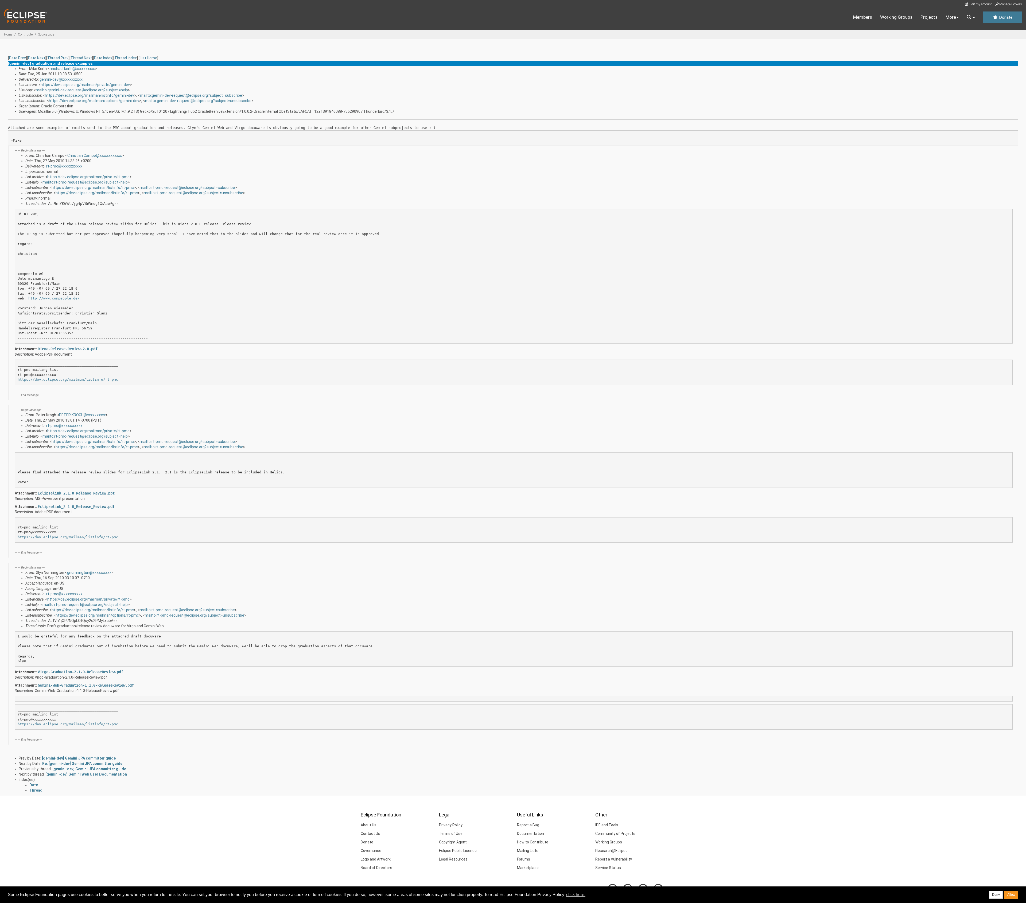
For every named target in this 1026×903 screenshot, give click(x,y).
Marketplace (528, 868)
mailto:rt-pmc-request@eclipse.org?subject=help (85, 182)
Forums (523, 859)
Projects (929, 17)
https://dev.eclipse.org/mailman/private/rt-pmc (88, 177)
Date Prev (17, 58)
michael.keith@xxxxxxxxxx (72, 69)
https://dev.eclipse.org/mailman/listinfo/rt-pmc (93, 187)
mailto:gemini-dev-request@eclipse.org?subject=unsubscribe (198, 101)
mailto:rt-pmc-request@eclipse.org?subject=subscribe (187, 187)
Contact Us (370, 833)
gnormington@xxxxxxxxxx (89, 572)
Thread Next (81, 58)
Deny (996, 895)
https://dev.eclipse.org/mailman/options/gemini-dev (94, 101)
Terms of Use (451, 833)
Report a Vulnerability (613, 859)
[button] (971, 17)
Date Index (103, 58)
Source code (46, 34)
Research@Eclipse (611, 850)
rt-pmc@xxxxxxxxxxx (64, 166)
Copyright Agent (453, 842)
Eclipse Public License (458, 850)
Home (8, 34)
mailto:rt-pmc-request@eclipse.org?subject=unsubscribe (193, 193)
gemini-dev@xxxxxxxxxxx (61, 79)
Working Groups (896, 17)
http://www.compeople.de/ (54, 298)
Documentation (530, 833)
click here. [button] (575, 894)
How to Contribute (532, 842)
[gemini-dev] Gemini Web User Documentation (86, 774)
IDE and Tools (606, 825)
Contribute (25, 34)
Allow (1011, 895)
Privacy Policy (451, 825)
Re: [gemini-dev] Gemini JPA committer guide (82, 763)
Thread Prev (57, 58)
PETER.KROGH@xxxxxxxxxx (82, 415)
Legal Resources (453, 859)
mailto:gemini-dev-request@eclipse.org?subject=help (82, 90)
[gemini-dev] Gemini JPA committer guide (79, 758)
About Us (368, 825)
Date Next (36, 58)
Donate (1005, 17)
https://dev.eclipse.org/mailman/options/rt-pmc (97, 615)
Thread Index (125, 58)
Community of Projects (615, 833)
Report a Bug (528, 825)
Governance (371, 850)
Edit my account (980, 4)
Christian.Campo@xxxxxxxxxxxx (94, 155)
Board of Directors (376, 868)
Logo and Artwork (376, 859)
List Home (148, 58)
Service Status (608, 868)
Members (862, 17)
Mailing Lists (527, 850)
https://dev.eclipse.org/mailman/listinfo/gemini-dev (89, 95)
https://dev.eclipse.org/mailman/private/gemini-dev (85, 85)
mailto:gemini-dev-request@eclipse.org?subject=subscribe (191, 95)
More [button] (951, 17)
